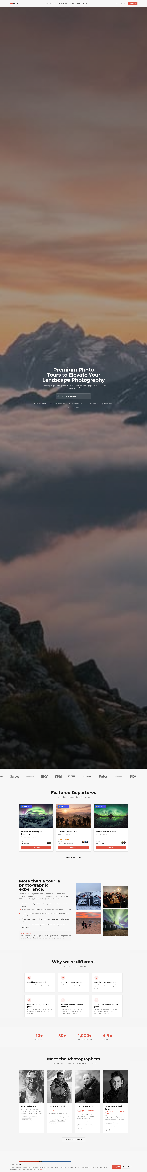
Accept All (116, 1167)
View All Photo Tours (73, 858)
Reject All (126, 1167)
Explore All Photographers (73, 1139)
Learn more (42, 1169)
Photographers (62, 3)
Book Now (133, 3)
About (79, 3)
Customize (134, 1167)
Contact (85, 3)
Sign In (123, 3)
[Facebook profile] (81, 1128)
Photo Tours (49, 3)
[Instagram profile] (78, 1128)
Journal (72, 3)
